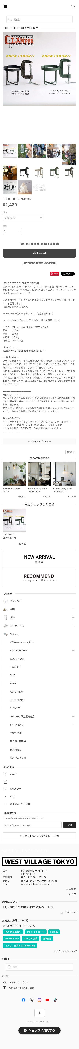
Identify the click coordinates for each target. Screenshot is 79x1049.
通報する (71, 452)
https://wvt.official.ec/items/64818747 (24, 350)
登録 (70, 825)
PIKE (12, 675)
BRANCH (15, 667)
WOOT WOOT (17, 658)
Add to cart (39, 253)
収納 (12, 617)
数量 (5, 226)
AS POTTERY (17, 692)
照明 (12, 609)
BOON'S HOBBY (18, 650)
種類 (5, 212)
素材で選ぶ (15, 733)
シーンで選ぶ (17, 725)
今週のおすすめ (18, 758)
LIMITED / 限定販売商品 (22, 716)
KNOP (13, 683)
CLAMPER (15, 708)
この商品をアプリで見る (39, 441)
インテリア (15, 601)
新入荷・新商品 (18, 741)
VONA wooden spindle (22, 642)
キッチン (14, 634)
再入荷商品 (15, 749)
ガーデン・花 (17, 625)
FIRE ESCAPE (17, 700)
